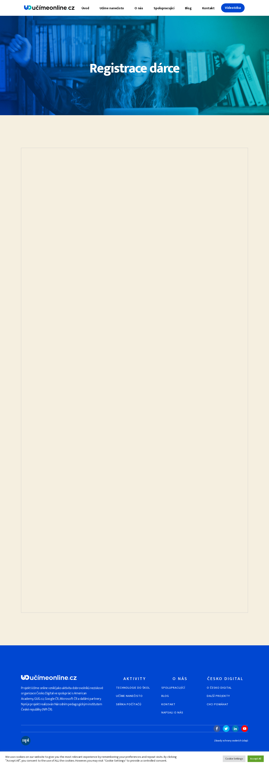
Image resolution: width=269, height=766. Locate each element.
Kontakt (208, 8)
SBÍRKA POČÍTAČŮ (128, 704)
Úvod (85, 8)
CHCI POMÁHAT (217, 704)
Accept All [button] (255, 758)
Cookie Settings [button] (234, 758)
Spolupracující (164, 8)
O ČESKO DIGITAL (219, 687)
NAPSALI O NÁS (172, 712)
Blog (188, 8)
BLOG (165, 695)
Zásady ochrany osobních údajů (231, 741)
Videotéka (233, 8)
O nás (138, 8)
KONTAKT (168, 704)
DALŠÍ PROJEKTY (218, 695)
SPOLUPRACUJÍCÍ (173, 687)
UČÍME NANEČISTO (129, 695)
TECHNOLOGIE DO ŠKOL (133, 687)
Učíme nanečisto (112, 8)
